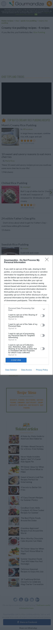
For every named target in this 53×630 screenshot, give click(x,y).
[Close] (47, 260)
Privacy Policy (42, 370)
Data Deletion (11, 370)
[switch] (42, 315)
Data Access (26, 370)
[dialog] (26, 315)
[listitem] (26, 309)
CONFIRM (16, 360)
